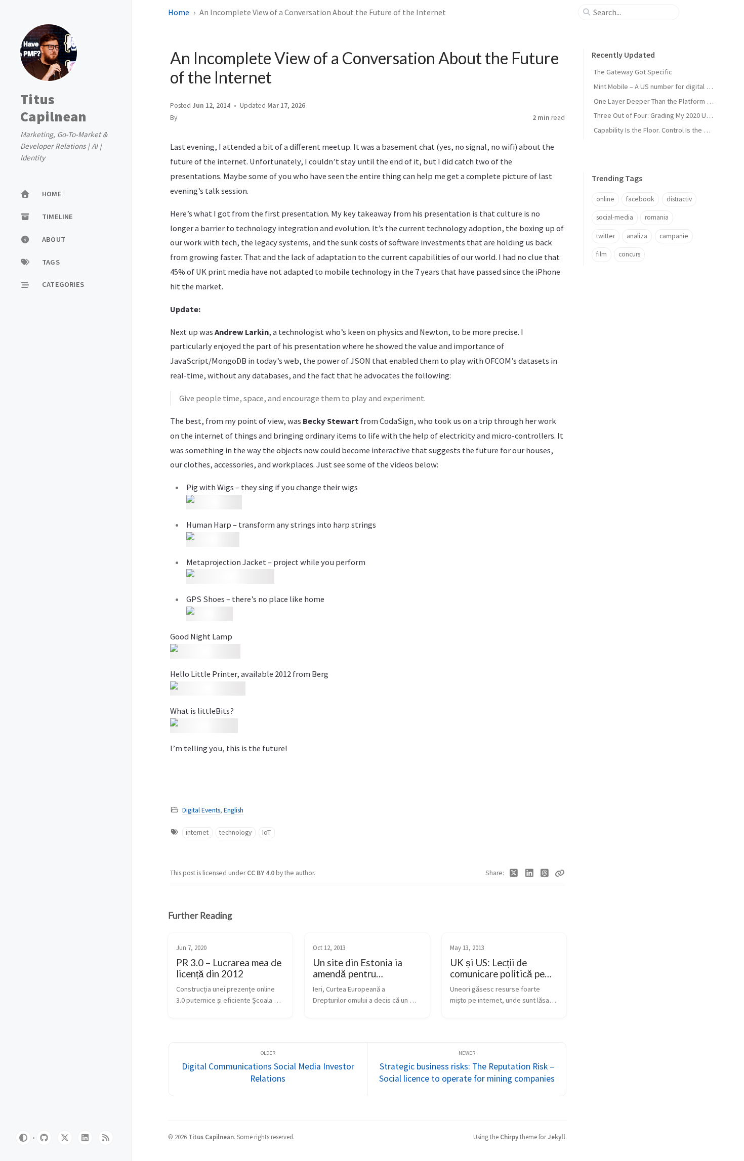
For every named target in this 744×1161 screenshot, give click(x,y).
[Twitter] (514, 873)
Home (178, 12)
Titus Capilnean (53, 108)
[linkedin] (85, 1138)
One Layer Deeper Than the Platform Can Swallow (669, 101)
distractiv (679, 199)
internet (197, 832)
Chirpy (509, 1137)
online (605, 199)
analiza (637, 236)
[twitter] (65, 1138)
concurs (629, 254)
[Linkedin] (529, 873)
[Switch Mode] (23, 1138)
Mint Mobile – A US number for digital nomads (662, 86)
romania (657, 217)
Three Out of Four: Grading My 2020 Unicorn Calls (667, 115)
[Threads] (545, 873)
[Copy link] (560, 873)
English (233, 810)
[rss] (106, 1138)
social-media (614, 217)
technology (235, 832)
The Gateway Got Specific (633, 71)
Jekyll (556, 1137)
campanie (673, 236)
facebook (640, 199)
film (601, 254)
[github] (44, 1138)
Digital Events (201, 810)
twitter (605, 236)
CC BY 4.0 (261, 873)
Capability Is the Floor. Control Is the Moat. (657, 130)
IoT (266, 832)
